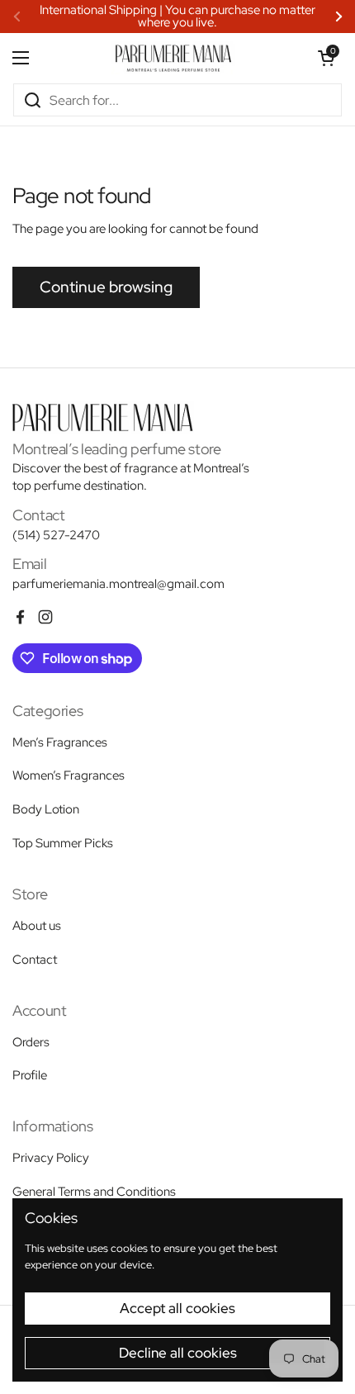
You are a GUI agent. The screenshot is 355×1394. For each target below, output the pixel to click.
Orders (31, 1042)
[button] (326, 57)
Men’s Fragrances (59, 742)
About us (36, 925)
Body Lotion (45, 809)
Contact (34, 959)
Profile (29, 1075)
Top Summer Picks (62, 843)
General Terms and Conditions (94, 1191)
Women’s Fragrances (68, 775)
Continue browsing (106, 287)
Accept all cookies (177, 1308)
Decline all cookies (178, 1353)
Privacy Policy (50, 1158)
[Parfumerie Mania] (173, 57)
